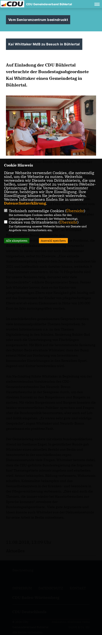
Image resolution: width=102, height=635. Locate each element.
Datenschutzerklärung (25, 203)
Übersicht (75, 210)
